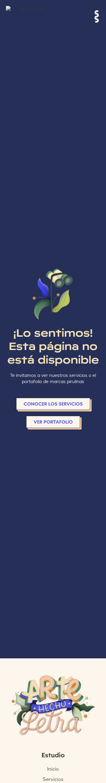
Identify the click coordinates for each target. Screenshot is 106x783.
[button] (97, 17)
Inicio (53, 769)
